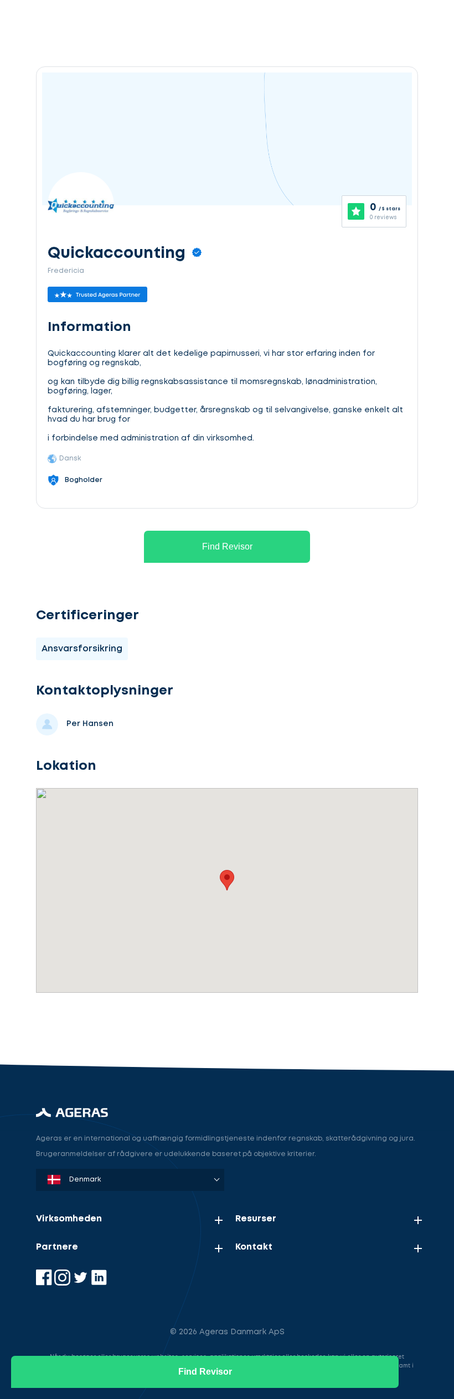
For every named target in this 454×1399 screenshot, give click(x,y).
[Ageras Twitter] (82, 1283)
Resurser (255, 1219)
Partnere (57, 1247)
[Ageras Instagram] (63, 1283)
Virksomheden (69, 1219)
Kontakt (253, 1247)
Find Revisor (227, 546)
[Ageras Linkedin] (99, 1283)
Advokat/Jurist (97, 1025)
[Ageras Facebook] (45, 1283)
